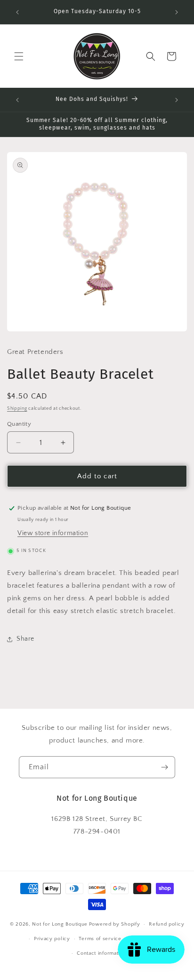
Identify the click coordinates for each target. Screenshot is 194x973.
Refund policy (166, 924)
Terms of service (100, 939)
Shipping (17, 408)
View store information (52, 533)
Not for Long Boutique (60, 924)
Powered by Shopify (114, 924)
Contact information (101, 953)
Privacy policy (52, 939)
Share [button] (25, 639)
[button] (18, 56)
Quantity (19, 424)
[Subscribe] (164, 767)
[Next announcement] (176, 12)
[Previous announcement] (17, 12)
